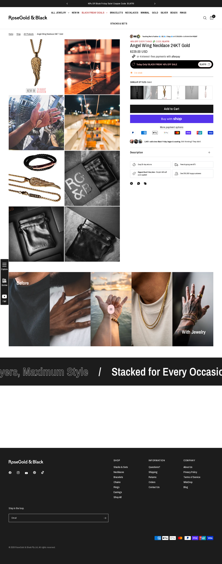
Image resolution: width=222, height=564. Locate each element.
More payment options (171, 127)
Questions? (154, 467)
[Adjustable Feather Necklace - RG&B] (205, 93)
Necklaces (119, 472)
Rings (116, 487)
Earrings (118, 492)
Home (11, 34)
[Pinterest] (37, 472)
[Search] (205, 18)
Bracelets (118, 477)
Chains (117, 482)
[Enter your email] (104, 518)
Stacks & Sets (121, 467)
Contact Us (154, 487)
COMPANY (189, 460)
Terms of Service (191, 477)
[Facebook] (12, 472)
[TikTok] (45, 472)
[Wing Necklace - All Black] (137, 93)
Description (136, 152)
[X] (132, 183)
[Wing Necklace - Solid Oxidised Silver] (178, 93)
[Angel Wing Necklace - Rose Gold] (151, 93)
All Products (29, 34)
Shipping (153, 472)
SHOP (117, 460)
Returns (152, 477)
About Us (187, 467)
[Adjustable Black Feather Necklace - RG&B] (192, 93)
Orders (152, 482)
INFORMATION (157, 460)
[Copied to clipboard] (146, 183)
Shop (18, 34)
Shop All (118, 497)
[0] (210, 18)
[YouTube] (29, 473)
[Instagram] (20, 472)
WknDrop (188, 482)
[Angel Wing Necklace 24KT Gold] (164, 93)
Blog (185, 487)
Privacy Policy (190, 472)
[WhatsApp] (139, 183)
